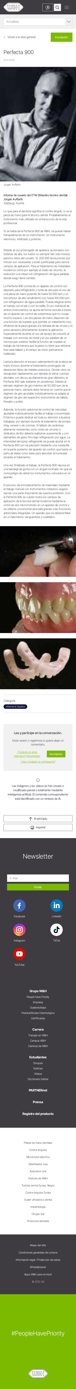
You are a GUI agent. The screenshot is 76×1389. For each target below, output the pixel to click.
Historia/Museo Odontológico (38, 1013)
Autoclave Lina (38, 1171)
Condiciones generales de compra (38, 1252)
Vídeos (38, 1073)
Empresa (38, 1002)
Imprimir (40, 827)
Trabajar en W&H (38, 1035)
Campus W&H (38, 1040)
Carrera (37, 1029)
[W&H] (13, 7)
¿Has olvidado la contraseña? (38, 761)
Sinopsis (38, 1063)
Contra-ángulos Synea (38, 1192)
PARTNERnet (38, 1090)
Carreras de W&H (38, 1046)
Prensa (38, 1102)
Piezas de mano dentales (38, 1142)
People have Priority (38, 997)
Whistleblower (38, 1267)
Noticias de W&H (38, 1178)
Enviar (38, 887)
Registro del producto (38, 1114)
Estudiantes (38, 1057)
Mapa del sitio (38, 1245)
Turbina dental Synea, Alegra (38, 1185)
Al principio (40, 818)
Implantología (38, 1206)
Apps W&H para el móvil (38, 1274)
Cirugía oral (38, 1214)
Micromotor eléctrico (38, 1157)
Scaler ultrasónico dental (38, 1199)
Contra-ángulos (38, 1150)
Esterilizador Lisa (38, 1164)
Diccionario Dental (38, 1079)
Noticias (38, 1068)
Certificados (38, 1018)
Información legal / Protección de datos (38, 1259)
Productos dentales (38, 1221)
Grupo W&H (38, 991)
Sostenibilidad (38, 1007)
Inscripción (61, 37)
